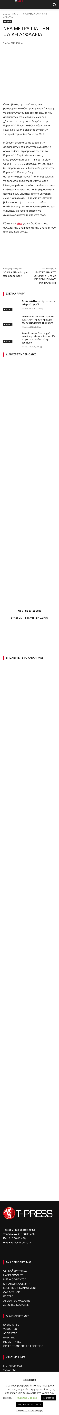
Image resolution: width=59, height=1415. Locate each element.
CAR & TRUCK (11, 1292)
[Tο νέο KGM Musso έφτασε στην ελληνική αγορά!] (11, 305)
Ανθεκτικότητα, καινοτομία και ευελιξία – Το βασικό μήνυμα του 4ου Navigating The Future (38, 319)
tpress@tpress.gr (21, 1242)
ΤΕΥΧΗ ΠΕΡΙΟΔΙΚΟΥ (37, 617)
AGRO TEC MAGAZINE (16, 1304)
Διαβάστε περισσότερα (29, 1410)
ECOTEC (8, 1296)
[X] (24, 51)
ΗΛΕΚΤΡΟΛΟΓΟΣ (13, 1275)
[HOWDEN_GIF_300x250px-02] (29, 1109)
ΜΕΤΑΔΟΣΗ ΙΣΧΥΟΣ (14, 1279)
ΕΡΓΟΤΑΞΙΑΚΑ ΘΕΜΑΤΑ (16, 1283)
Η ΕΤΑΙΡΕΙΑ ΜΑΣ (12, 1365)
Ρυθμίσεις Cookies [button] (26, 1397)
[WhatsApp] (39, 51)
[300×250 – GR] (29, 920)
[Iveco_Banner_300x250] (27, 1014)
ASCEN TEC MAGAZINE (16, 1300)
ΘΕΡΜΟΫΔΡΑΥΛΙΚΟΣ (15, 1270)
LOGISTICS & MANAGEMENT (20, 1287)
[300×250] (29, 967)
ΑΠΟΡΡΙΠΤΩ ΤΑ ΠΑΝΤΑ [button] (29, 1404)
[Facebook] (17, 51)
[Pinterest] (32, 51)
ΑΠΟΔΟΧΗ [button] (48, 1398)
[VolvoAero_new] (29, 1061)
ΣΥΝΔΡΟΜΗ (17, 617)
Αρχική (6, 14)
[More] (47, 51)
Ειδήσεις (16, 14)
